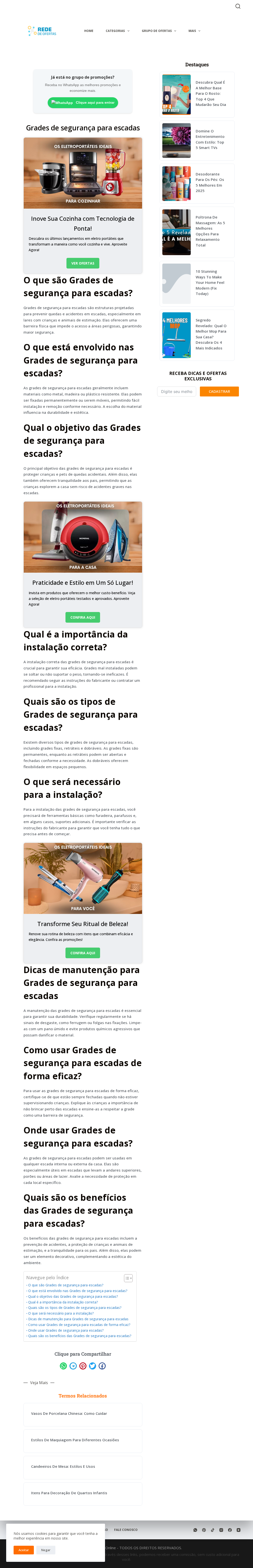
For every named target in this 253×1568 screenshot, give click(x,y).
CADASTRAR (219, 391)
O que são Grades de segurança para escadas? (66, 1285)
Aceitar (24, 1550)
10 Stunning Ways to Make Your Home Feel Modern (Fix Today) (210, 282)
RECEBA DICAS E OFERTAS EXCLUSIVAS (198, 376)
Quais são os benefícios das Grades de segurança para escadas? (79, 1336)
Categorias (115, 31)
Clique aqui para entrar (94, 102)
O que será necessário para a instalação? (61, 1313)
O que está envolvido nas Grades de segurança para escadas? (77, 1291)
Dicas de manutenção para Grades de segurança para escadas (78, 1319)
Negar (45, 1550)
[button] (63, 1366)
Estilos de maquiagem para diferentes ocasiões (75, 1439)
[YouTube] (238, 1530)
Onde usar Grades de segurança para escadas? (66, 1330)
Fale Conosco (126, 1530)
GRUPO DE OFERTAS (157, 31)
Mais (192, 31)
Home (88, 31)
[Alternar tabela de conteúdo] (125, 1278)
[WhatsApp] (195, 1530)
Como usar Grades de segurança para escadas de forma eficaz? (79, 1325)
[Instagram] (221, 1530)
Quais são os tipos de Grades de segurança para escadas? (75, 1307)
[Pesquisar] (237, 6)
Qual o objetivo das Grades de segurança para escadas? (73, 1296)
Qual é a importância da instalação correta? (63, 1302)
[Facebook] (230, 1530)
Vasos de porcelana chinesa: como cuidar (69, 1413)
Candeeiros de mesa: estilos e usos (63, 1466)
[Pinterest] (204, 1530)
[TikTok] (212, 1530)
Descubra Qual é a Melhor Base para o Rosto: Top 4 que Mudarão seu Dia (211, 93)
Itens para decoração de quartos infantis (69, 1492)
